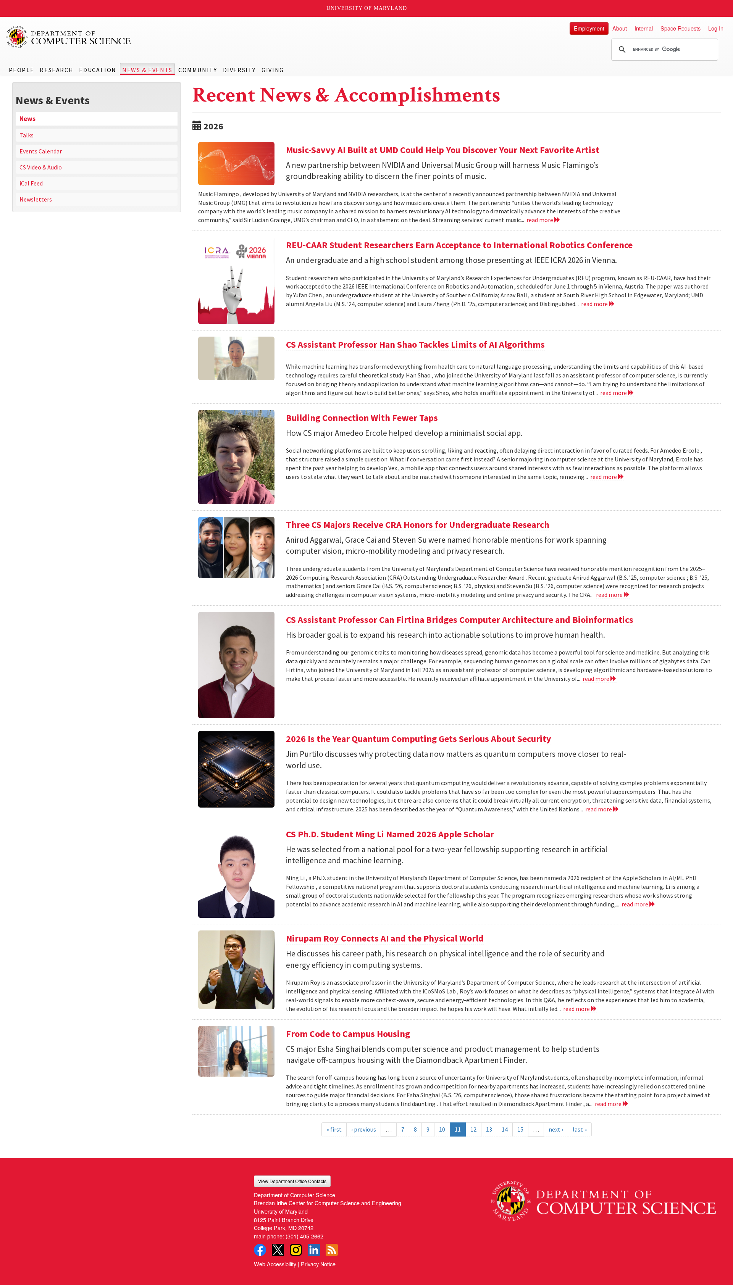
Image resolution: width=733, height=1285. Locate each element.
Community (197, 70)
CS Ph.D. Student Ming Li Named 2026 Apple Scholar (390, 834)
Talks (26, 135)
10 (442, 1129)
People (21, 70)
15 (520, 1129)
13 (489, 1129)
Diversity (239, 70)
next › (556, 1129)
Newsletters (35, 199)
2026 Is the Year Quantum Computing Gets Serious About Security (418, 739)
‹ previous (363, 1129)
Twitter (278, 1250)
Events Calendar (40, 151)
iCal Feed (31, 183)
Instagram (296, 1250)
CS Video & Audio (40, 167)
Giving (273, 70)
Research (56, 70)
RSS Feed (332, 1250)
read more (540, 220)
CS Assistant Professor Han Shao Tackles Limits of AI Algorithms (415, 344)
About (619, 28)
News (27, 118)
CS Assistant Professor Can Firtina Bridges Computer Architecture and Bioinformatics (459, 620)
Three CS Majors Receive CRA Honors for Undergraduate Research (417, 524)
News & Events (147, 70)
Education (97, 70)
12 (473, 1129)
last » (580, 1129)
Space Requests (680, 28)
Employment (589, 28)
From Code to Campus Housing (348, 1034)
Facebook (260, 1250)
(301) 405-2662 (304, 1236)
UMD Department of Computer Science (69, 37)
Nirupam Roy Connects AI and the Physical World (385, 938)
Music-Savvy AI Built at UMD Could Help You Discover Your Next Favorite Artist (442, 150)
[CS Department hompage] (603, 1198)
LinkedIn (314, 1250)
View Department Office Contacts (292, 1181)
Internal (644, 28)
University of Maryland (366, 8)
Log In (715, 28)
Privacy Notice (318, 1264)
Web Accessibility (275, 1264)
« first (334, 1129)
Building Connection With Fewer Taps (362, 418)
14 (505, 1129)
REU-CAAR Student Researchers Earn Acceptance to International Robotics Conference (459, 245)
